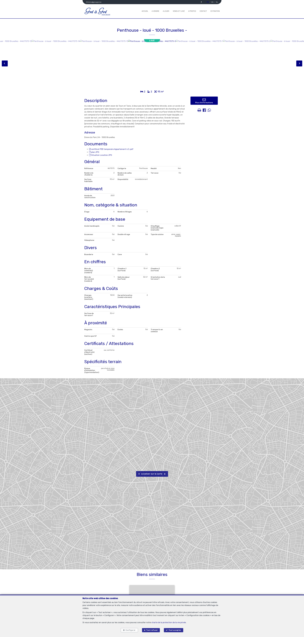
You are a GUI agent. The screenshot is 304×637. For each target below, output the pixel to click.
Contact (203, 11)
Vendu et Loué (179, 11)
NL (217, 2)
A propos (192, 11)
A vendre (155, 11)
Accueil (145, 11)
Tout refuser (152, 630)
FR (208, 2)
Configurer (131, 630)
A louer (166, 11)
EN (212, 2)
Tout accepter (175, 630)
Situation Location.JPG (101, 155)
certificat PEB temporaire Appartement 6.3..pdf (112, 149)
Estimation (215, 11)
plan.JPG (95, 152)
